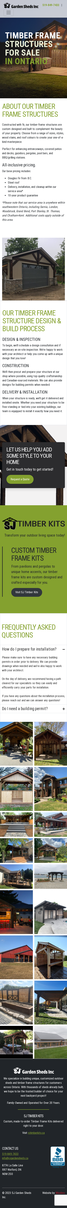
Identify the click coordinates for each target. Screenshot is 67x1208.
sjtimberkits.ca (36, 1133)
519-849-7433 (51, 5)
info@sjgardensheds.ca (15, 1158)
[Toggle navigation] (9, 12)
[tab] (33, 674)
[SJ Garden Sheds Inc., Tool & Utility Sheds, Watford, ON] (58, 1159)
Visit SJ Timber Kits (26, 592)
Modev (60, 1192)
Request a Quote (20, 479)
